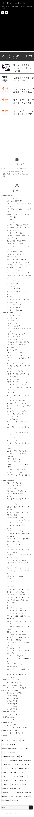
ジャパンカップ (12, 318)
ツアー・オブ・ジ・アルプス (16, 414)
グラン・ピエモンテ (13, 326)
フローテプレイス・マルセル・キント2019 (23, 101)
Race (5, 735)
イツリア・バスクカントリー (16, 259)
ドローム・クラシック (14, 446)
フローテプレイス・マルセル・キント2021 (23, 90)
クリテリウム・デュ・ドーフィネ (18, 235)
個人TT (21, 788)
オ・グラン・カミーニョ (15, 608)
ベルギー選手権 (12, 696)
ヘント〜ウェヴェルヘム (15, 267)
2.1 (19, 741)
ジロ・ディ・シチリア (14, 586)
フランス (5, 780)
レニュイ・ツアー (13, 222)
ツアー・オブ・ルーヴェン (16, 525)
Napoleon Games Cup (10, 757)
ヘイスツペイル (12, 666)
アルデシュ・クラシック (15, 448)
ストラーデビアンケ (13, 289)
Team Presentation (9, 761)
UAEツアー (10, 297)
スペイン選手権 (12, 704)
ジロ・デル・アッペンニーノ (16, 653)
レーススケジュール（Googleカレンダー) (16, 168)
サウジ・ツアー (12, 725)
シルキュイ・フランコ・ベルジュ (18, 342)
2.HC (24, 741)
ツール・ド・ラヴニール (15, 733)
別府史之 (20, 792)
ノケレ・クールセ (13, 440)
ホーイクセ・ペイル (13, 648)
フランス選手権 (12, 706)
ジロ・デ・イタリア (13, 238)
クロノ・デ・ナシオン (14, 483)
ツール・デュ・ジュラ (14, 579)
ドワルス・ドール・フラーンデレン (19, 265)
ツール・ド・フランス (14, 233)
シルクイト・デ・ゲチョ (15, 531)
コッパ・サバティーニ (14, 350)
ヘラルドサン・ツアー (14, 714)
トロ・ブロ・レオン (13, 408)
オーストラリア (24, 769)
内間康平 (5, 792)
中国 (24, 784)
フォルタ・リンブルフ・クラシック (19, 589)
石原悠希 (27, 796)
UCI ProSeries (8, 313)
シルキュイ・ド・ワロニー (16, 576)
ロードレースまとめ (13, 3)
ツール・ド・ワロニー (14, 379)
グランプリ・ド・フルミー (16, 355)
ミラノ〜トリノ (12, 438)
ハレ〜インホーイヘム (14, 664)
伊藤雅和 (13, 788)
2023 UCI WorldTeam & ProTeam (13, 171)
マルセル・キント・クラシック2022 (23, 79)
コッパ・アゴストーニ (14, 504)
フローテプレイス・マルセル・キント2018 (23, 113)
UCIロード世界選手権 (14, 682)
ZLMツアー (10, 392)
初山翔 (12, 792)
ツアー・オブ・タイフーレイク (17, 727)
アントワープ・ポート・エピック (18, 568)
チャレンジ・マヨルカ (14, 640)
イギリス (16, 765)
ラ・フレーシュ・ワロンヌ (16, 251)
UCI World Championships (12, 680)
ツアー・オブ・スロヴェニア (16, 384)
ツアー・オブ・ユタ (13, 719)
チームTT (23, 776)
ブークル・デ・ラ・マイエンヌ (17, 403)
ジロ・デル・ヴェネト (14, 320)
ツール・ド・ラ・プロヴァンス (17, 472)
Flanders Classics (8, 753)
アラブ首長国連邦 (25, 761)
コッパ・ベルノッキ (13, 336)
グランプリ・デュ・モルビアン (17, 411)
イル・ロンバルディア (14, 201)
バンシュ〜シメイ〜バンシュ (16, 491)
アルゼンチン (6, 765)
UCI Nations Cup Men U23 (12, 730)
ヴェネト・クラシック (14, 315)
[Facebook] (2, 12)
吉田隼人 (28, 792)
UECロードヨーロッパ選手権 (16, 688)
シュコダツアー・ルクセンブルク (18, 344)
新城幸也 (19, 796)
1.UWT (13, 741)
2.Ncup (5, 745)
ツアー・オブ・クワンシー (16, 198)
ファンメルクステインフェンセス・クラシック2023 (23, 68)
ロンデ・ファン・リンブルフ (16, 560)
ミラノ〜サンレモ (13, 281)
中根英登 (5, 788)
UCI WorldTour (8, 195)
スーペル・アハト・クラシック (17, 347)
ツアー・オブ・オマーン (15, 459)
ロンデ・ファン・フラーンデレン (18, 262)
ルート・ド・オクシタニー (16, 544)
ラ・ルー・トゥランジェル (16, 592)
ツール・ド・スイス (13, 307)
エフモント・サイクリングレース (18, 520)
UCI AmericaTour (9, 717)
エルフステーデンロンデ (15, 547)
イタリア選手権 (12, 709)
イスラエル (25, 765)
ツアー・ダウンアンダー (15, 305)
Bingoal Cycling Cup (9, 749)
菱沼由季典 (6, 800)
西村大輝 (15, 800)
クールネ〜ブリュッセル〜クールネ (19, 443)
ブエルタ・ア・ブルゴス (15, 371)
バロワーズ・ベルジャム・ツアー (18, 382)
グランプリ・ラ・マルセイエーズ (18, 637)
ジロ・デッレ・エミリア (15, 339)
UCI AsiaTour (7, 722)
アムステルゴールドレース (16, 254)
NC (22, 757)
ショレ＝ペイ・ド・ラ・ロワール (18, 594)
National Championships (11, 690)
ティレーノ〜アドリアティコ (16, 283)
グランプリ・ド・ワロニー (16, 352)
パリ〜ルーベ (11, 257)
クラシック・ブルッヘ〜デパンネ (18, 273)
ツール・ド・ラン (13, 528)
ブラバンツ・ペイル (13, 416)
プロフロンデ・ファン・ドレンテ (18, 597)
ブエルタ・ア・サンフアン (16, 469)
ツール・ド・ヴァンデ (14, 496)
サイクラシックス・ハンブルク (17, 225)
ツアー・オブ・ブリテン (15, 363)
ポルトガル (22, 780)
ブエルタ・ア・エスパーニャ (16, 219)
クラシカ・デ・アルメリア (16, 461)
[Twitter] (6, 12)
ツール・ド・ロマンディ (15, 243)
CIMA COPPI (24, 749)
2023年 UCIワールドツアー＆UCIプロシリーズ (17, 175)
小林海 (4, 796)
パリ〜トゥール (12, 323)
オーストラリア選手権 (14, 693)
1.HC (7, 741)
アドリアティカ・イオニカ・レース (19, 650)
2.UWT (12, 745)
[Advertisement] (17, 34)
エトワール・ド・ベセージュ (16, 634)
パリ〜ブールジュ (13, 488)
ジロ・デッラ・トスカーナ (16, 517)
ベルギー (13, 780)
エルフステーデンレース (15, 493)
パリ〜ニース (11, 286)
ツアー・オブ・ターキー (15, 485)
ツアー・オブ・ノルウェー (16, 400)
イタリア (5, 769)
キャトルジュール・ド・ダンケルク (19, 406)
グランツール (13, 772)
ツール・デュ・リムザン (15, 523)
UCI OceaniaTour (9, 712)
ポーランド (6, 784)
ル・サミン (10, 605)
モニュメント (16, 784)
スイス (22, 772)
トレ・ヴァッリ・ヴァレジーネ (17, 334)
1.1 (3, 741)
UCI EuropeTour (8, 480)
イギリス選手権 (12, 701)
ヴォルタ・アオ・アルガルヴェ (17, 451)
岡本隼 (11, 796)
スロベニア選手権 (13, 698)
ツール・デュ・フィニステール (17, 656)
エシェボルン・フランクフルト (17, 241)
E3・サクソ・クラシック (15, 270)
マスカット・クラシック (15, 632)
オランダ (13, 769)
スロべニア (14, 776)
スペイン (5, 776)
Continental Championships (12, 685)
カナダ (4, 772)
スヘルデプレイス (13, 419)
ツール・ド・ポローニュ (15, 310)
